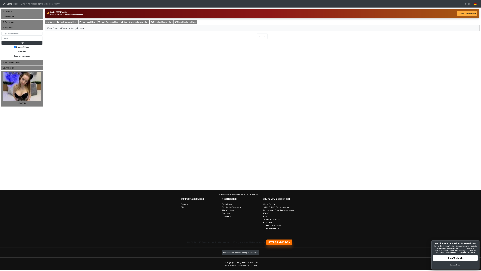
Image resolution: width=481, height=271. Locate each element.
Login (467, 4)
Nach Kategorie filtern (109, 22)
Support (184, 204)
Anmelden (32, 4)
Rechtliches (227, 204)
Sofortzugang (9, 22)
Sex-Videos (8, 27)
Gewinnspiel (8, 68)
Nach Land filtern (88, 22)
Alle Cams (50, 22)
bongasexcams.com (247, 262)
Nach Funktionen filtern (162, 22)
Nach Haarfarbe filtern (186, 22)
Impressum (226, 216)
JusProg (259, 194)
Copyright (226, 213)
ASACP (266, 213)
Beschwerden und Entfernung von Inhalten (240, 252)
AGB (265, 216)
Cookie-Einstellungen (272, 225)
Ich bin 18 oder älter (455, 258)
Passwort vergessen (22, 56)
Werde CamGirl (269, 204)
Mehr (56, 4)
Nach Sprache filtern (68, 22)
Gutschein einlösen (11, 62)
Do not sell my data (271, 228)
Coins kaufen (46, 4)
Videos (16, 4)
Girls (23, 4)
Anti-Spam (267, 222)
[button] (475, 4)
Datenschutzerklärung (272, 219)
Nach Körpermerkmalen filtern (135, 22)
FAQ (183, 207)
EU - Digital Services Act (232, 207)
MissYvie (22, 103)
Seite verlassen (455, 265)
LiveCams (7, 4)
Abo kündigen (228, 210)
